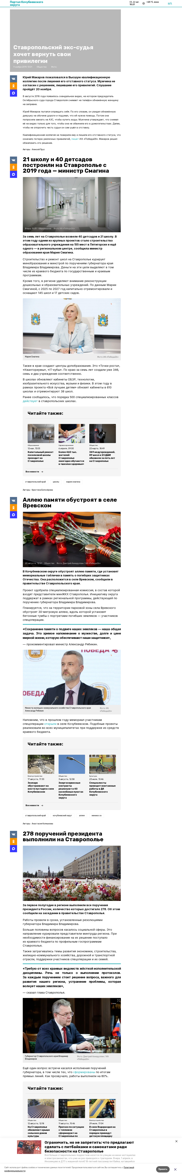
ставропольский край (35, 482)
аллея (82, 815)
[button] (29, 1147)
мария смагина (73, 482)
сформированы (84, 1072)
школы (56, 482)
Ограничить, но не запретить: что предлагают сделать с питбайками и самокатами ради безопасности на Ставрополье (89, 1147)
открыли (50, 724)
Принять (162, 1169)
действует (30, 401)
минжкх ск (97, 815)
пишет (75, 138)
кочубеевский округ (62, 815)
